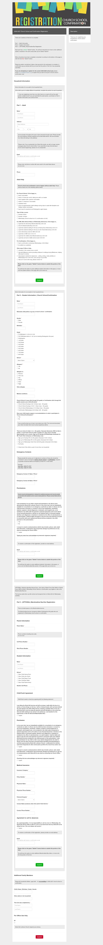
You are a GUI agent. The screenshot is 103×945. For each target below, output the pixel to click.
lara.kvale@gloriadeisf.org (25, 72)
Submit (39, 937)
